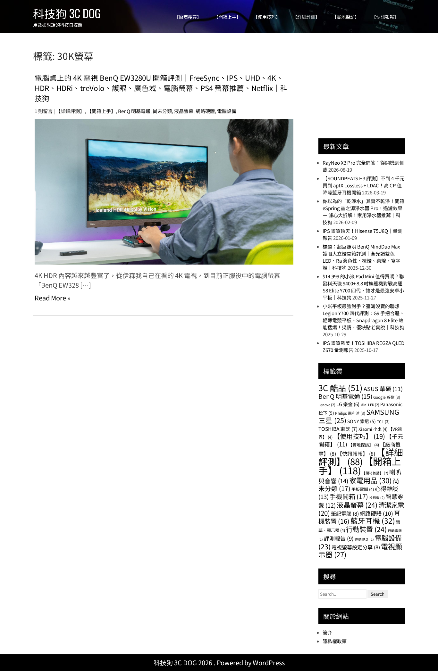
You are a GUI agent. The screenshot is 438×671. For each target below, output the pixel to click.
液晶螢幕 (183, 111)
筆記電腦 (345, 513)
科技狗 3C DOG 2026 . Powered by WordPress (219, 662)
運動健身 (364, 539)
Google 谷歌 (386, 397)
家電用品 (370, 480)
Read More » (53, 297)
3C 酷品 (340, 387)
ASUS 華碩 (383, 389)
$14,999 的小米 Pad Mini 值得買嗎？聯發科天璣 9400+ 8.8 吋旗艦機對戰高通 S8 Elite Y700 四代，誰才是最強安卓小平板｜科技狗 (363, 287)
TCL (383, 421)
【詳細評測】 (306, 17)
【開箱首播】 (375, 473)
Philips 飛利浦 (350, 413)
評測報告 (339, 538)
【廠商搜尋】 (187, 17)
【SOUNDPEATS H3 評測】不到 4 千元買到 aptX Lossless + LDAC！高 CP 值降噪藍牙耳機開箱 (363, 185)
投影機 (377, 497)
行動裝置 (366, 529)
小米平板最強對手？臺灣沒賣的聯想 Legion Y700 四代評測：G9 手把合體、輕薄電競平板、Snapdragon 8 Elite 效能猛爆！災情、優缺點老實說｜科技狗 (363, 317)
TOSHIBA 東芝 (338, 428)
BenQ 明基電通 (134, 111)
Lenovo (326, 404)
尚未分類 (162, 111)
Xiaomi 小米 (372, 429)
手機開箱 (349, 496)
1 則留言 (44, 111)
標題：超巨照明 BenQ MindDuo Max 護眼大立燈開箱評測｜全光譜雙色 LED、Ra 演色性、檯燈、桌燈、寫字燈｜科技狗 (361, 257)
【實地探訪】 (345, 17)
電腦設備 (226, 111)
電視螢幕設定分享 (356, 547)
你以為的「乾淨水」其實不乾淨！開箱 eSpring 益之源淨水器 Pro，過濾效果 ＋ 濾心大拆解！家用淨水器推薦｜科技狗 (363, 211)
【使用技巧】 (266, 17)
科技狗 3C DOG (67, 13)
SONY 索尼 (361, 421)
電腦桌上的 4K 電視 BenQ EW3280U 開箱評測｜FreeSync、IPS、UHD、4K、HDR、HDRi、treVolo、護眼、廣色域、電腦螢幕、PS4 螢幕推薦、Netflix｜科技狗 (161, 87)
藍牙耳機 (372, 520)
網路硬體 (205, 111)
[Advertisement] (366, 89)
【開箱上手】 (227, 17)
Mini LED (369, 404)
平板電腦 (362, 489)
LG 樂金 (347, 404)
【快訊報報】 (385, 17)
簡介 (327, 632)
